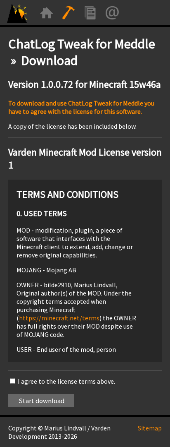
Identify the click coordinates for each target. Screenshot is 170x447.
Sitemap (150, 428)
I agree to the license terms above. (66, 381)
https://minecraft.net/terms (59, 318)
